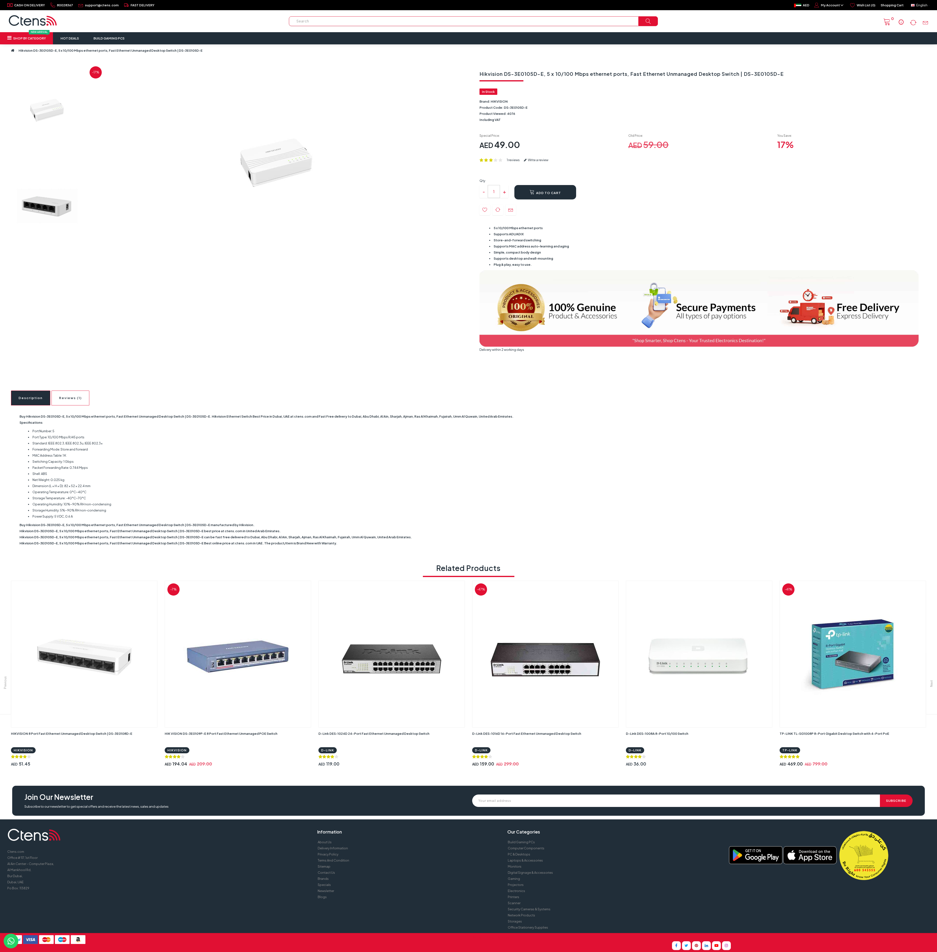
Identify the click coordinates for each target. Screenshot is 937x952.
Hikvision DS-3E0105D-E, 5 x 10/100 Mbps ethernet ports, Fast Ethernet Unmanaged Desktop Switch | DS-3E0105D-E (111, 50)
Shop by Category (30, 36)
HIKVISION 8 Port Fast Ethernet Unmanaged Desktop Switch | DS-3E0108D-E (71, 734)
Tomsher (507, 937)
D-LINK (327, 750)
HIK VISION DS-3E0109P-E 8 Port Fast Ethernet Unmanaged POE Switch (221, 734)
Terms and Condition (333, 860)
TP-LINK (789, 750)
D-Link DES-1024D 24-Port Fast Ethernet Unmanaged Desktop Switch (373, 734)
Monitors (514, 866)
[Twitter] (686, 945)
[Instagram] (726, 945)
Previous (5, 682)
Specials (324, 885)
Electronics (516, 891)
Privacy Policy (328, 854)
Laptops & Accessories (525, 860)
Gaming (514, 879)
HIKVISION (499, 101)
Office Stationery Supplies (528, 927)
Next (931, 683)
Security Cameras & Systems (529, 909)
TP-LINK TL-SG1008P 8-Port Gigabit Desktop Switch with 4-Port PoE (834, 734)
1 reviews (513, 160)
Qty (482, 181)
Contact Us (326, 872)
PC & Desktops (519, 854)
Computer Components (526, 848)
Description (31, 398)
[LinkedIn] (706, 945)
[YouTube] (716, 945)
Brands (323, 879)
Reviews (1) (70, 398)
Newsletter (326, 891)
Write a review (537, 160)
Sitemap (324, 866)
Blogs (322, 897)
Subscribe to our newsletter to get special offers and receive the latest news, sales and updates (96, 806)
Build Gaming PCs (108, 38)
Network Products (521, 915)
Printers (513, 897)
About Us (325, 842)
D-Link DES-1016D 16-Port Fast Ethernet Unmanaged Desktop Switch (526, 734)
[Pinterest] (696, 945)
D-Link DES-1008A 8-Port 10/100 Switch (657, 734)
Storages (515, 921)
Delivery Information (333, 848)
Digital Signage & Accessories (530, 872)
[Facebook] (676, 945)
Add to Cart (548, 193)
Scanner (514, 903)
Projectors (516, 885)
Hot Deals (70, 38)
